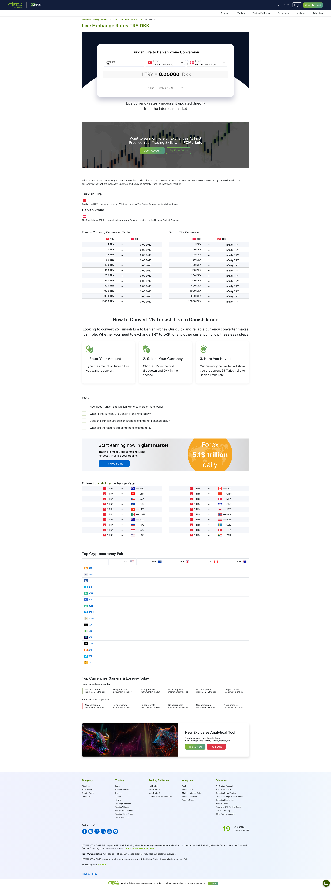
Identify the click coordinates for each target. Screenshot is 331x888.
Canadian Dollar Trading (226, 793)
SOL (90, 637)
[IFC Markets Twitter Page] (97, 831)
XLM (90, 643)
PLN (228, 519)
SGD (142, 530)
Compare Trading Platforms (160, 796)
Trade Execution (122, 817)
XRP (90, 587)
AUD (142, 488)
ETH (90, 574)
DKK (228, 499)
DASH (91, 612)
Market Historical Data (191, 793)
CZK (142, 499)
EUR (142, 504)
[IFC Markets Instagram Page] (90, 831)
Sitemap (102, 864)
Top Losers (216, 747)
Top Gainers (195, 747)
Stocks (118, 796)
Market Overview (189, 796)
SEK (228, 524)
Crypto (118, 800)
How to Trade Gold (223, 789)
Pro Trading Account (224, 786)
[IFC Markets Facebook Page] (84, 831)
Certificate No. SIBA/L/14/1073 (139, 848)
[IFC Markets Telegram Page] (115, 831)
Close (213, 883)
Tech (184, 786)
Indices (118, 793)
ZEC (90, 662)
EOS (90, 625)
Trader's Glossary (223, 810)
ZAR (228, 535)
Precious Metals (122, 789)
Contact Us (86, 796)
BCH (90, 593)
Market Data (187, 789)
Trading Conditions (123, 803)
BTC (90, 568)
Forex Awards (87, 789)
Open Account (313, 5)
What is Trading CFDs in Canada (229, 796)
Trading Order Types (124, 814)
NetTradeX (153, 786)
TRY (228, 530)
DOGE (91, 618)
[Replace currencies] (186, 62)
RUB (142, 524)
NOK (229, 514)
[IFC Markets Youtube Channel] (109, 831)
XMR (90, 650)
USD (142, 535)
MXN (142, 514)
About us (85, 786)
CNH (229, 493)
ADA (90, 599)
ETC (90, 631)
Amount (110, 61)
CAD (228, 488)
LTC (90, 580)
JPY (228, 509)
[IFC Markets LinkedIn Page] (103, 831)
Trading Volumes (122, 807)
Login (297, 5)
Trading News (188, 800)
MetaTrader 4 (154, 789)
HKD (142, 509)
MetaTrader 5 (154, 793)
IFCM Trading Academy (226, 814)
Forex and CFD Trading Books (228, 807)
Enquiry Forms (88, 793)
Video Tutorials (222, 803)
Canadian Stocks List (225, 800)
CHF (142, 493)
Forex (117, 786)
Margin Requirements (124, 810)
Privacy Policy (89, 873)
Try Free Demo (179, 150)
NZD (142, 519)
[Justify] (279, 5)
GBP (228, 504)
